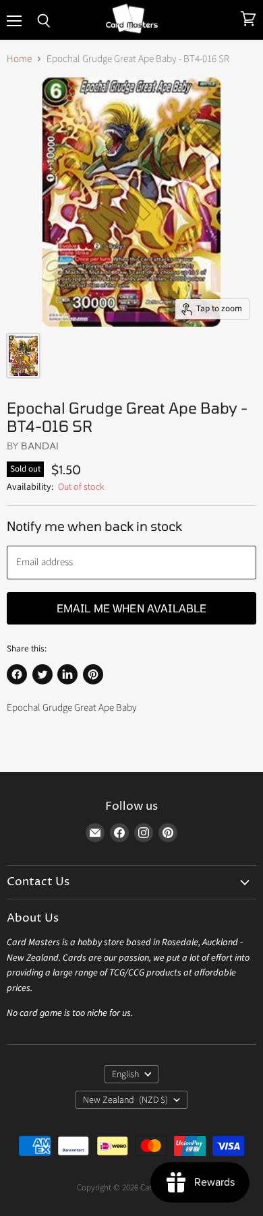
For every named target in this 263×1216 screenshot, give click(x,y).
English (125, 1074)
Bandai (40, 445)
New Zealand (125, 1100)
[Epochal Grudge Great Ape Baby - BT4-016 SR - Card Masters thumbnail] (23, 355)
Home (19, 59)
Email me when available (132, 608)
